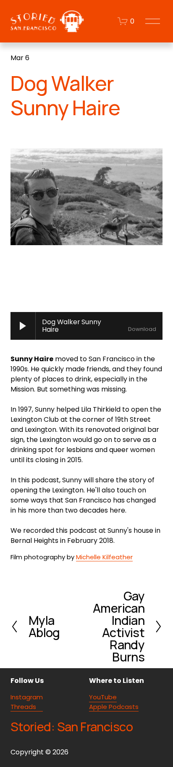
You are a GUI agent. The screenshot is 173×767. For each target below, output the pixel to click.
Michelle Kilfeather (104, 557)
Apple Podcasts (114, 706)
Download (142, 329)
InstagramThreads (26, 702)
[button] (29, 278)
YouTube (103, 697)
